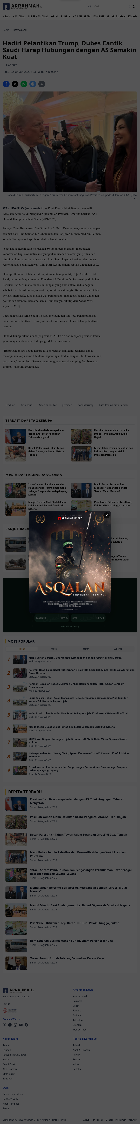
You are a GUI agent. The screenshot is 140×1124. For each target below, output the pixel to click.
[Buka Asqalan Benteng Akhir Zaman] (70, 562)
